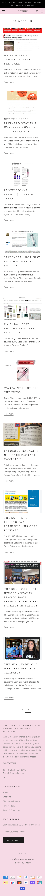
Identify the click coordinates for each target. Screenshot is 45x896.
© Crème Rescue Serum (22, 859)
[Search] (37, 11)
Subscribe (13, 840)
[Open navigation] (3, 11)
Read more (9, 82)
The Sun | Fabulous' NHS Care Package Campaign (21, 668)
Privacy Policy (9, 805)
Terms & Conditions (11, 810)
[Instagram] (4, 778)
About (5, 792)
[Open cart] (42, 11)
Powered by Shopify (22, 862)
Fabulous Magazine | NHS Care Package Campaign (22, 455)
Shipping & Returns (11, 801)
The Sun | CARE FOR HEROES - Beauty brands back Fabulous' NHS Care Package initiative (21, 597)
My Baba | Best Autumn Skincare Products (19, 328)
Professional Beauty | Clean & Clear (19, 194)
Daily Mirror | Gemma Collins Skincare (17, 59)
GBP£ (21, 853)
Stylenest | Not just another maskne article (22, 261)
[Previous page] (17, 710)
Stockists (7, 796)
